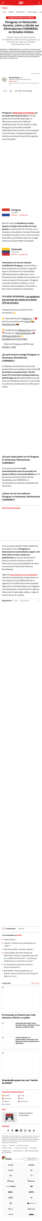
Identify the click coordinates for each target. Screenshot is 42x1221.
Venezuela (16, 249)
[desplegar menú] (3, 2)
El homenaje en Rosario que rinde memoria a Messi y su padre (19, 1016)
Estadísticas (23, 215)
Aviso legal (12, 1145)
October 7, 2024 (9, 347)
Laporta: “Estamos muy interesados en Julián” (20, 944)
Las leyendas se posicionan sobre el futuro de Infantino (18, 966)
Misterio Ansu (9, 939)
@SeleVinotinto (9, 324)
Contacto (4, 1145)
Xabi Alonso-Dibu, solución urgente (18, 949)
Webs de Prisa (31, 1159)
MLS (4, 12)
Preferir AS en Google (25, 91)
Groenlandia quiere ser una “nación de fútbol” (20, 1081)
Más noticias (35, 983)
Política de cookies (7, 1148)
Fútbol (4, 8)
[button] (5, 91)
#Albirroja (27, 318)
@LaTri (27, 321)
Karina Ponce (14, 77)
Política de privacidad (22, 1145)
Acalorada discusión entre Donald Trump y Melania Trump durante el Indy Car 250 (28, 1025)
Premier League (32, 12)
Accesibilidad (33, 1148)
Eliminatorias (24, 601)
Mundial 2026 (20, 12)
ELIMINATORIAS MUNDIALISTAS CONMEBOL (21, 18)
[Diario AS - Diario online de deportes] (21, 2)
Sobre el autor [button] (13, 81)
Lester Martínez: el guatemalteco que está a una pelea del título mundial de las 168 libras (27, 1040)
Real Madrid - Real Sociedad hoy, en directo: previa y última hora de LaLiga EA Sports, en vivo (21, 973)
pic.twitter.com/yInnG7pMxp (14, 339)
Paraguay (16, 210)
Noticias (14, 215)
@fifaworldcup (24, 330)
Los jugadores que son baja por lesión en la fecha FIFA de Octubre (21, 299)
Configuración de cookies (21, 1148)
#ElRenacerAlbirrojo (11, 336)
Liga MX (11, 12)
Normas (21, 929)
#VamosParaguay (24, 333)
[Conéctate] (39, 3)
